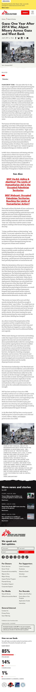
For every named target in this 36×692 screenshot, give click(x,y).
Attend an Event (23, 571)
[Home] (10, 12)
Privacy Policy (6, 613)
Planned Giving (6, 581)
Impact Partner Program (9, 579)
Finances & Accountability (9, 571)
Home (3, 19)
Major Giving (5, 576)
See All (4, 490)
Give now (5, 7)
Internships (22, 603)
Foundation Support (7, 584)
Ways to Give (5, 574)
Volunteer (22, 574)
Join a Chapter (23, 576)
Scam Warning (6, 616)
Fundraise (22, 569)
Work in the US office (25, 594)
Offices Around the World (9, 596)
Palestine (5, 79)
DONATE (25, 13)
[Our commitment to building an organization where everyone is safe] (18, 517)
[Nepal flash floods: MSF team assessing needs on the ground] (18, 507)
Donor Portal (5, 569)
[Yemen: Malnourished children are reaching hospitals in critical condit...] (18, 497)
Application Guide (24, 601)
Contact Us (5, 611)
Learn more (5, 646)
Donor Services (6, 566)
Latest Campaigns (24, 566)
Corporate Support (7, 586)
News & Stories (11, 19)
